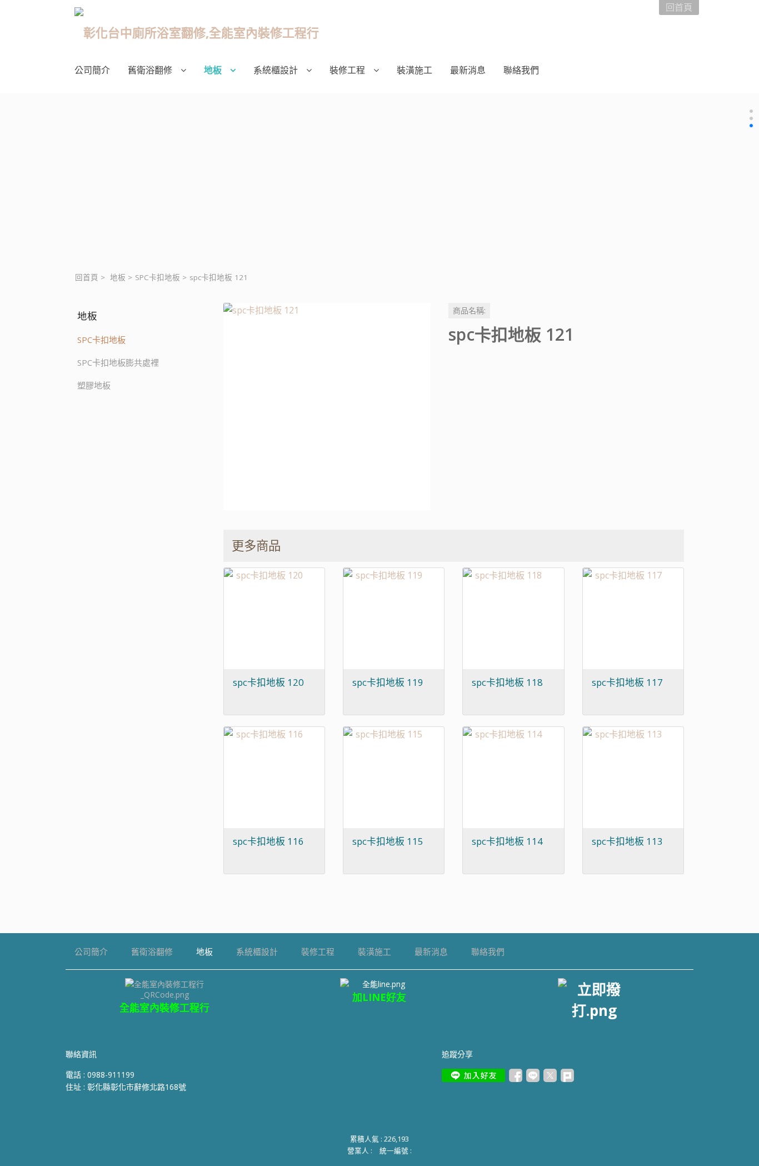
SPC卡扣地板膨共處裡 (118, 362)
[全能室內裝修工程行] (380, 983)
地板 (118, 277)
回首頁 (86, 277)
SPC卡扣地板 (157, 277)
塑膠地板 (94, 385)
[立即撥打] (594, 999)
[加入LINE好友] (473, 1075)
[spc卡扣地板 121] (327, 406)
